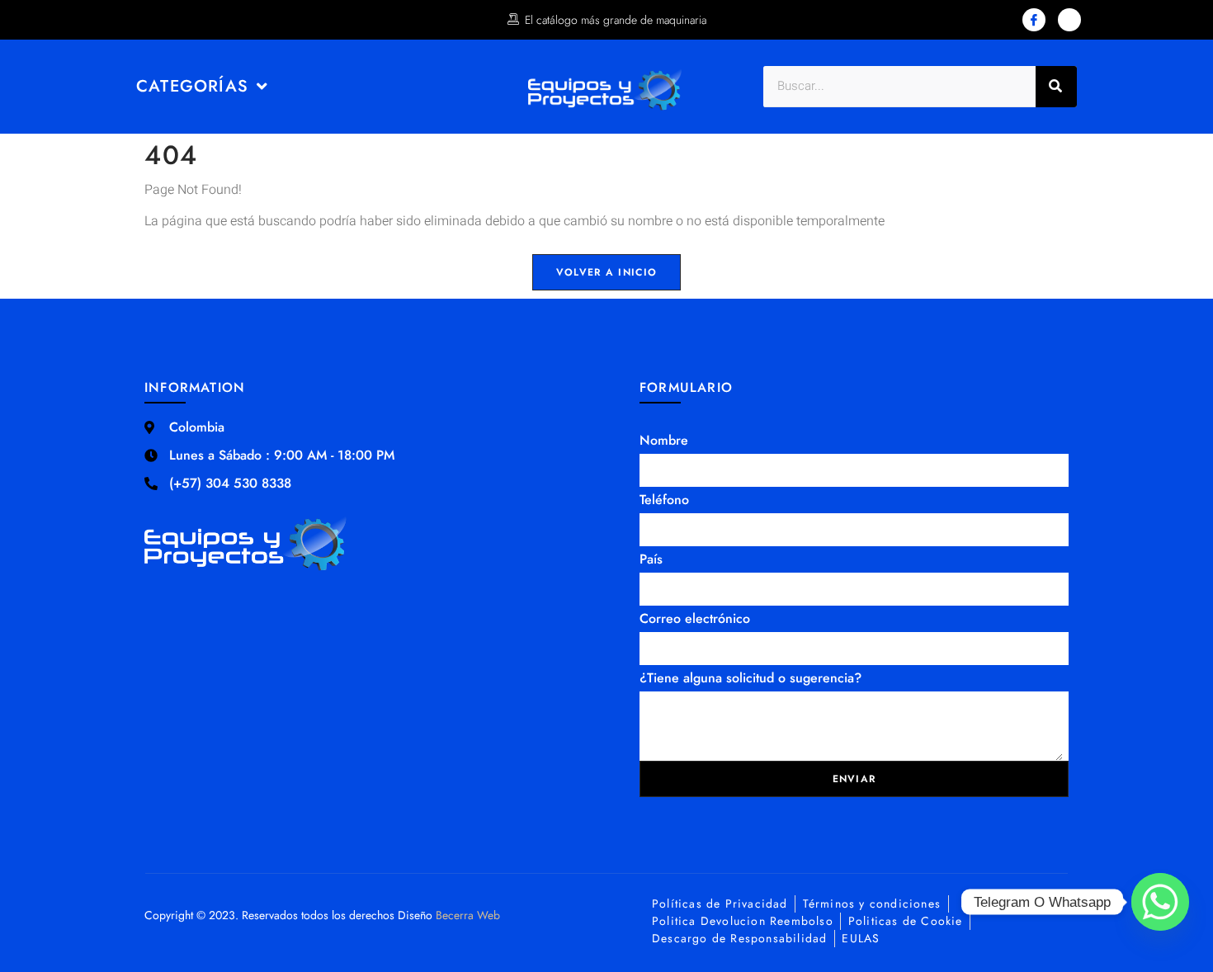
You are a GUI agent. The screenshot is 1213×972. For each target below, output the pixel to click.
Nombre (664, 440)
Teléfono (664, 499)
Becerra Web (468, 915)
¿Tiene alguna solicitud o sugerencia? (750, 677)
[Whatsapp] (1160, 902)
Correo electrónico (695, 618)
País (651, 559)
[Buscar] (1056, 86)
